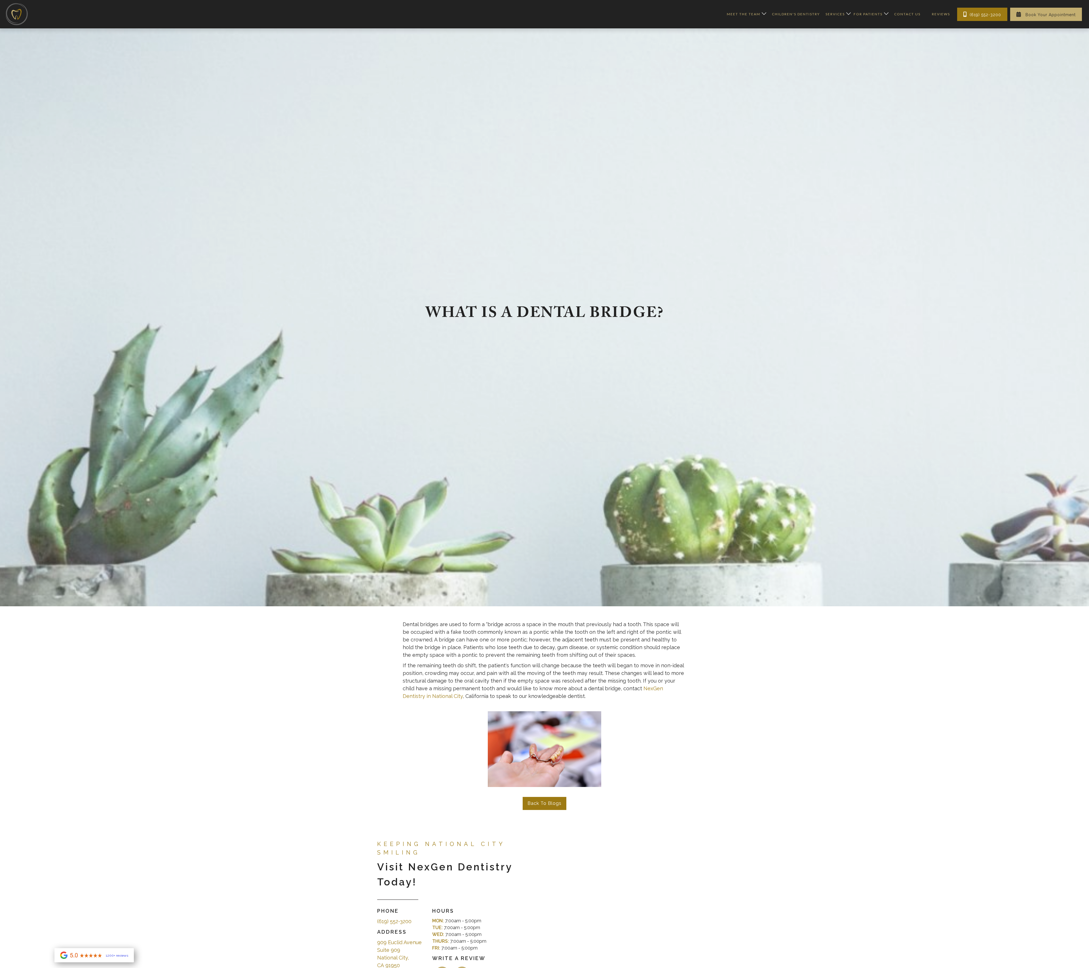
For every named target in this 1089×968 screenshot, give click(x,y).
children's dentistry (796, 14)
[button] (745, 14)
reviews (941, 14)
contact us (907, 14)
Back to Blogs (544, 803)
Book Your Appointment (1046, 14)
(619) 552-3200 (982, 14)
